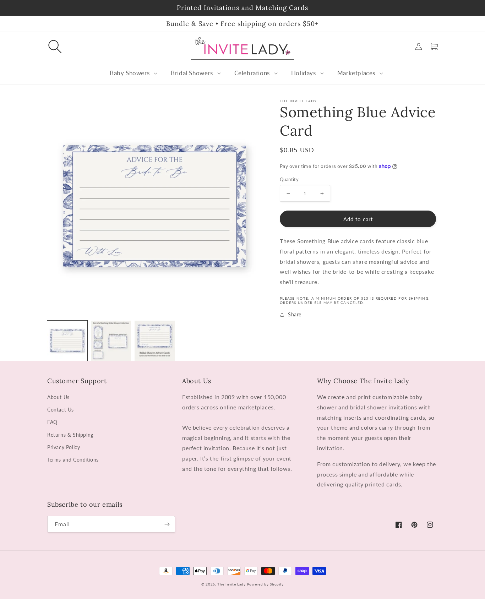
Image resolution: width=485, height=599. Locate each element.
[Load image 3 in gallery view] (155, 341)
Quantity (289, 179)
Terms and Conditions (73, 460)
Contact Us (60, 410)
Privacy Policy (63, 447)
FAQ (52, 422)
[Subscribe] (167, 524)
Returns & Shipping (70, 435)
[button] (55, 46)
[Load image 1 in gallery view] (67, 341)
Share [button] (294, 314)
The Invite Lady (231, 584)
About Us (58, 397)
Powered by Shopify (265, 584)
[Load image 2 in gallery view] (111, 341)
